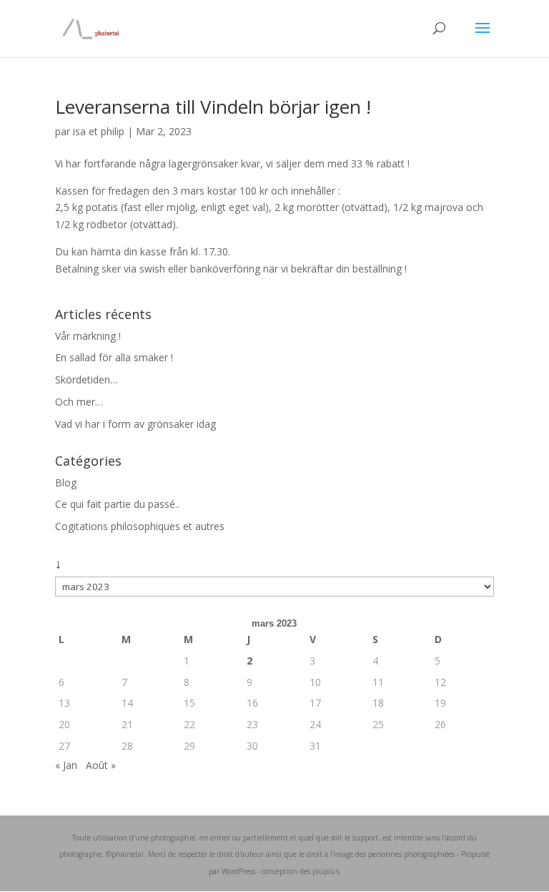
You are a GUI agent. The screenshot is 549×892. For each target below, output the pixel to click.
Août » (101, 765)
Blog (65, 482)
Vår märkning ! (88, 336)
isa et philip (98, 131)
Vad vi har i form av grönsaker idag (135, 424)
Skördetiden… (86, 379)
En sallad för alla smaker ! (114, 357)
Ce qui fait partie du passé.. (117, 504)
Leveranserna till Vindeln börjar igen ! (213, 106)
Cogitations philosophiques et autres (139, 526)
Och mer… (79, 401)
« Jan (66, 765)
